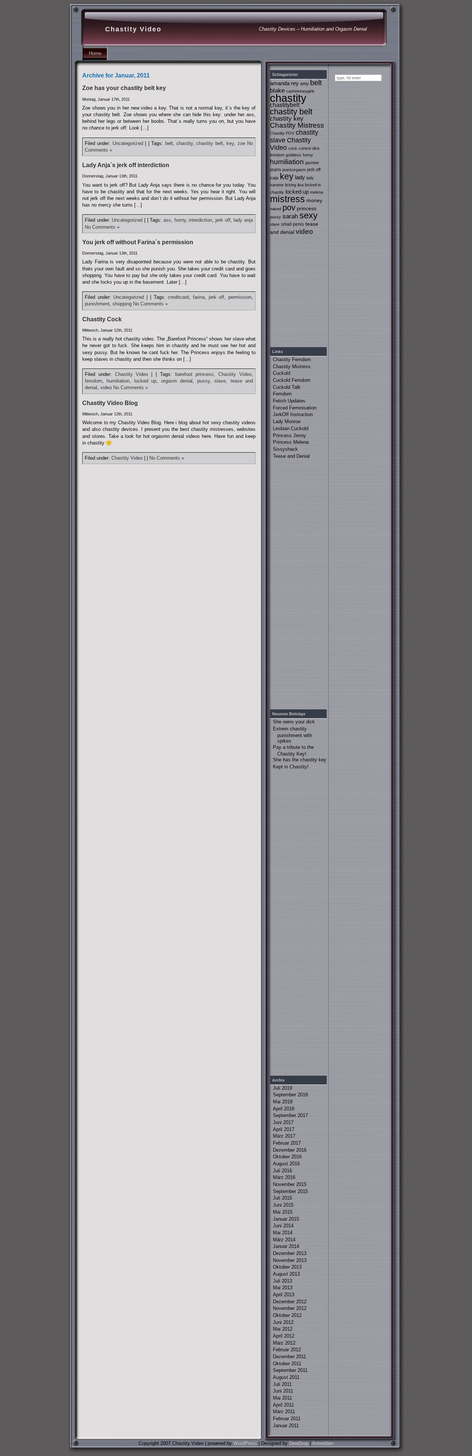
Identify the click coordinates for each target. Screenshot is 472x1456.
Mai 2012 (282, 1329)
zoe (241, 143)
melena (316, 192)
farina (199, 297)
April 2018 (283, 1108)
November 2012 (289, 1308)
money (314, 200)
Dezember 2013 (289, 1253)
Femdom (282, 394)
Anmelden (322, 1443)
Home (95, 53)
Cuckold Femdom (291, 380)
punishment (97, 304)
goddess (293, 155)
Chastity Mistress (297, 125)
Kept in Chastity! (291, 766)
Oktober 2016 (287, 1156)
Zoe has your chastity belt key (124, 88)
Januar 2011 (286, 1425)
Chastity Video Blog (110, 403)
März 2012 (284, 1343)
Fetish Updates (289, 401)
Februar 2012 (287, 1349)
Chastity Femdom (292, 359)
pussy (203, 381)
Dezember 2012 (289, 1301)
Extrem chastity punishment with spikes (292, 735)
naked (275, 209)
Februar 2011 (287, 1418)
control (305, 148)
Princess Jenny (289, 435)
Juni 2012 (283, 1322)
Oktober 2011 (287, 1363)
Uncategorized (127, 143)
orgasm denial (176, 381)
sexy (308, 215)
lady (300, 177)
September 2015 (290, 1191)
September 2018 (290, 1094)
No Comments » (102, 227)
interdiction (200, 220)
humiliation (118, 381)
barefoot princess (194, 374)
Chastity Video (133, 29)
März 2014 (284, 1239)
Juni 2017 (283, 1122)
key (230, 143)
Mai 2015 (282, 1212)
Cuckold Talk (287, 387)
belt (169, 143)
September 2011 (290, 1370)
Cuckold (281, 373)
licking (290, 185)
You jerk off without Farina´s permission (137, 242)
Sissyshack (285, 449)
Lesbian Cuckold (290, 428)
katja (274, 178)
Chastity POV (282, 133)
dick (316, 148)
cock (292, 148)
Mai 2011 (282, 1398)
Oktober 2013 (287, 1267)
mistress (287, 199)
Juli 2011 (282, 1384)
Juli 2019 (282, 1088)
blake (277, 90)
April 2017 (283, 1129)
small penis (292, 224)
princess (306, 208)
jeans (275, 169)
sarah (290, 216)
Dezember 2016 (289, 1150)
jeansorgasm (294, 169)
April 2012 (283, 1336)
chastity (184, 143)
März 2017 (284, 1136)
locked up (145, 381)
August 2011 (286, 1377)
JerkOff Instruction (293, 414)
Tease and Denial (291, 456)
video (106, 387)
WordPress (245, 1443)
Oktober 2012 (287, 1315)
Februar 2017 (287, 1143)
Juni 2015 (283, 1205)
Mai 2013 (282, 1287)
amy (304, 83)
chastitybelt (284, 104)
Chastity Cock (102, 319)
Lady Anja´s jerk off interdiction (125, 165)
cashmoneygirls (300, 91)
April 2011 (283, 1405)
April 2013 (283, 1294)
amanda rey (284, 83)
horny (180, 220)
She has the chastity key (299, 759)
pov (288, 207)
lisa (300, 185)
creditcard (178, 297)
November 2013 (289, 1260)
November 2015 (289, 1184)
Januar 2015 (286, 1219)
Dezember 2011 (289, 1356)
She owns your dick (294, 721)
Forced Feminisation (294, 408)
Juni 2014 (283, 1225)
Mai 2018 (282, 1101)
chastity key (286, 118)
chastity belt (209, 143)
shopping (122, 304)
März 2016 (284, 1177)
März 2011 (284, 1411)
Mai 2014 (282, 1232)
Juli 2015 (282, 1198)
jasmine (312, 162)
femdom (93, 381)
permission (239, 297)
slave (220, 381)
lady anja (243, 220)
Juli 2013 (282, 1281)
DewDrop (298, 1443)
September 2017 (290, 1115)
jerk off (222, 220)
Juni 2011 (283, 1391)
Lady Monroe (287, 421)
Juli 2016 (282, 1170)
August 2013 (286, 1274)
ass (167, 220)
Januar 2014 (286, 1246)
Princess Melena (291, 442)
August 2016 (286, 1163)
